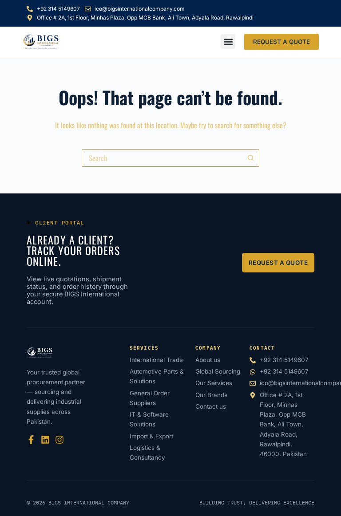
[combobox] (162, 158)
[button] (228, 41)
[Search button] (250, 158)
